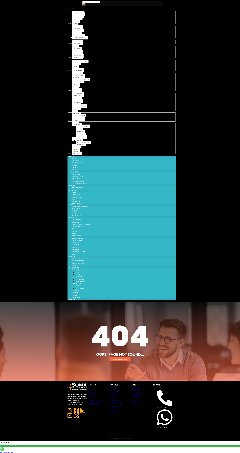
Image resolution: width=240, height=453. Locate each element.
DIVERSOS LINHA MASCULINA (82, 287)
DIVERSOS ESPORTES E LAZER (78, 260)
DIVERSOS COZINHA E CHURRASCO (80, 206)
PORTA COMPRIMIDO (80, 281)
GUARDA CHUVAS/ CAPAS (78, 263)
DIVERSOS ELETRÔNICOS (77, 226)
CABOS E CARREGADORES (78, 221)
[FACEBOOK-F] (76, 410)
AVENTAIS (74, 192)
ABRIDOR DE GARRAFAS (77, 158)
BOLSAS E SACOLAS (76, 194)
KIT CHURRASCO (76, 208)
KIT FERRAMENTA (80, 288)
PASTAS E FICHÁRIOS (76, 246)
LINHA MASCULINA (76, 283)
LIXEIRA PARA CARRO (77, 198)
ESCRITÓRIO (72, 237)
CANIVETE (78, 285)
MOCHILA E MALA (76, 199)
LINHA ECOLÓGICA (137, 395)
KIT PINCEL (78, 278)
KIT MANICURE (79, 276)
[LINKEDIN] (82, 410)
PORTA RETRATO (76, 253)
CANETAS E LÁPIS (73, 171)
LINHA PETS (74, 295)
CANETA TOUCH (75, 180)
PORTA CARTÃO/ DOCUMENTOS (79, 251)
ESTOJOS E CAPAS (76, 242)
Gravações (92, 398)
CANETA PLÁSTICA (76, 178)
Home (90, 389)
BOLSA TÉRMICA (75, 196)
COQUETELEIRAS (76, 258)
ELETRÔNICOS (73, 217)
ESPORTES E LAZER (74, 256)
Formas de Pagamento (96, 403)
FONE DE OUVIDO (76, 262)
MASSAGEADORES (80, 279)
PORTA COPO (75, 167)
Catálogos (72, 299)
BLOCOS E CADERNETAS (77, 238)
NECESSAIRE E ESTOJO (77, 201)
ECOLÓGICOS (75, 292)
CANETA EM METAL (76, 174)
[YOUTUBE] (70, 415)
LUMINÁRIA (74, 228)
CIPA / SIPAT (74, 294)
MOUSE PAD (74, 230)
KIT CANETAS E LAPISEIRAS (78, 181)
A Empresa (92, 392)
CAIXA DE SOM (75, 222)
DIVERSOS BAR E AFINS (77, 162)
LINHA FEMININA (76, 269)
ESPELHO (78, 272)
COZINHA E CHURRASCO (75, 205)
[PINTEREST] (76, 415)
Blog (90, 395)
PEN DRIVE (74, 231)
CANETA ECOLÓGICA (76, 173)
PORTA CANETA (75, 249)
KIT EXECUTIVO (75, 244)
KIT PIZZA (74, 212)
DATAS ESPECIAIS (75, 290)
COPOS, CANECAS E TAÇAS (78, 160)
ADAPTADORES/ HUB (76, 219)
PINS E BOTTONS (75, 247)
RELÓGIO (74, 233)
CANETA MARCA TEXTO (77, 176)
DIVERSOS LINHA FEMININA (82, 271)
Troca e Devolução (95, 400)
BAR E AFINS (72, 157)
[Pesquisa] (84, 4)
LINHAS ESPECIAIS (74, 267)
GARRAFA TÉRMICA (76, 164)
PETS (133, 400)
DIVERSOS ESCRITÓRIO (77, 240)
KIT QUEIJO (74, 214)
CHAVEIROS (72, 185)
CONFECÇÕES (73, 190)
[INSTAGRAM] (70, 410)
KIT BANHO (78, 274)
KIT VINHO (74, 165)
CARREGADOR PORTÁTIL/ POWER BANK (81, 224)
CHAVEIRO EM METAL (77, 187)
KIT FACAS (74, 210)
